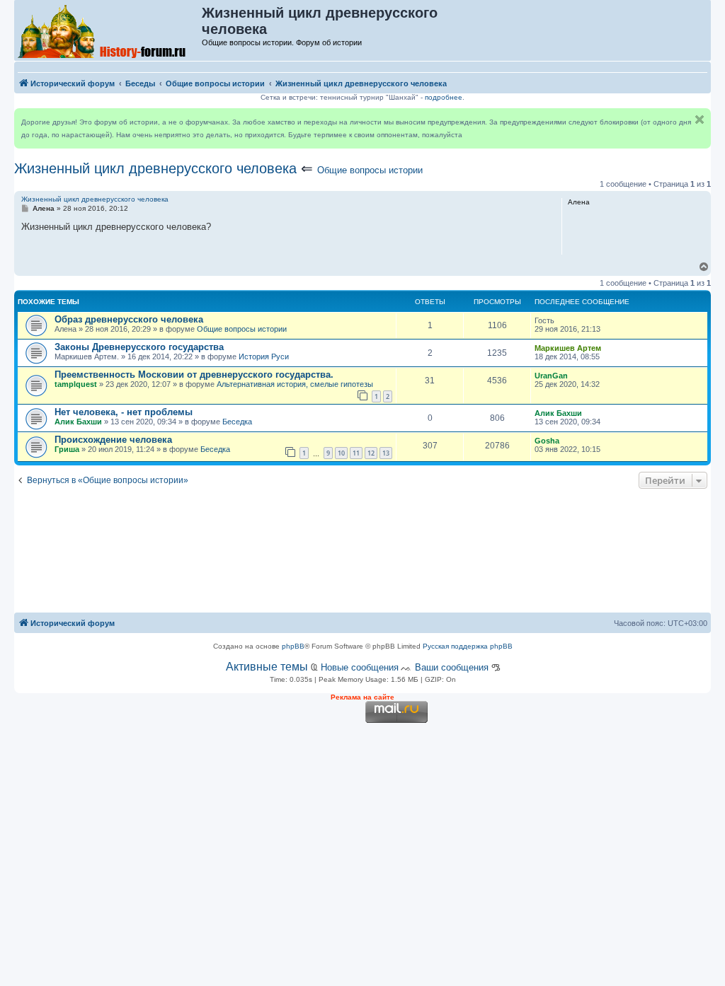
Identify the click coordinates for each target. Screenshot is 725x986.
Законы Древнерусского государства (139, 347)
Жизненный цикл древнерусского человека (155, 168)
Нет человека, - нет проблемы (124, 412)
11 (356, 453)
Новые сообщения (360, 667)
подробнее (443, 97)
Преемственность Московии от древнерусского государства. (194, 374)
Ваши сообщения (452, 667)
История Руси (264, 356)
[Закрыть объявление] (699, 119)
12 (371, 453)
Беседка (237, 421)
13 (385, 453)
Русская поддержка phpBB (468, 646)
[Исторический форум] (109, 30)
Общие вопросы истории (370, 170)
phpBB (293, 646)
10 (341, 453)
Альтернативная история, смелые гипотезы (295, 384)
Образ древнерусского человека (129, 319)
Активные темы (267, 667)
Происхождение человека (113, 439)
